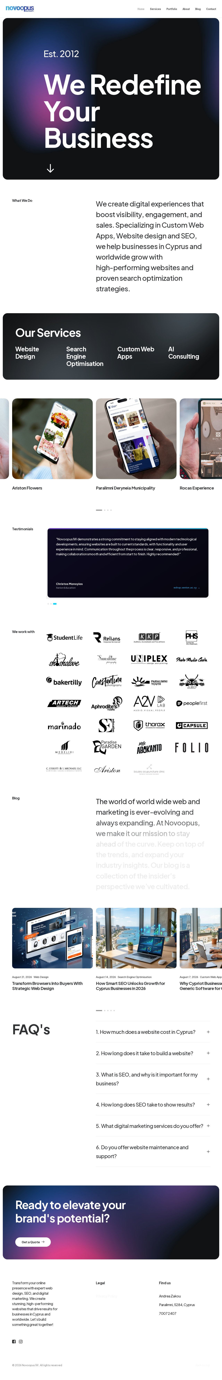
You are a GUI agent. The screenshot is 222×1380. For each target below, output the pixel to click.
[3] (107, 510)
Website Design (27, 352)
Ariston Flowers (27, 487)
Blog (198, 8)
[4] (110, 510)
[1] (99, 510)
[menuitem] (142, 9)
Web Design (41, 976)
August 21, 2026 (22, 976)
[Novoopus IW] (20, 9)
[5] (114, 1010)
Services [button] (155, 8)
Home (141, 8)
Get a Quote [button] (31, 1242)
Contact (211, 8)
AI (171, 349)
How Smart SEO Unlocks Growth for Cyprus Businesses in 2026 (130, 986)
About (186, 8)
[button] (50, 171)
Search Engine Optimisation (85, 356)
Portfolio (171, 8)
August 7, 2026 (189, 976)
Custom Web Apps (135, 352)
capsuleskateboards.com (183, 587)
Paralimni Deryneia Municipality (125, 487)
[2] (104, 510)
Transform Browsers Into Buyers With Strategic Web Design (47, 986)
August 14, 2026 (106, 976)
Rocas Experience (197, 487)
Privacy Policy (106, 1296)
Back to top (202, 1365)
